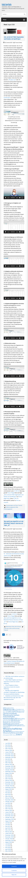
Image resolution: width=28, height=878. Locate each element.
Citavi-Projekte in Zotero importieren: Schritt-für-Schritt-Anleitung (12, 686)
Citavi (4, 707)
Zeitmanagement (8, 509)
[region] (14, 864)
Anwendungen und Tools (12, 505)
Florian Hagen (18, 42)
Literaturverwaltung (9, 713)
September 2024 (9, 771)
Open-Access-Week (7, 719)
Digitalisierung (8, 709)
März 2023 (8, 796)
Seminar (21, 724)
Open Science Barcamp (13, 722)
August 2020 (8, 842)
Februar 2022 (8, 810)
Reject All (14, 874)
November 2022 (9, 799)
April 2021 (8, 828)
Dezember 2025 (9, 754)
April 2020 (8, 849)
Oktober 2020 (9, 838)
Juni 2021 (7, 824)
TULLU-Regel (10, 492)
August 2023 (8, 789)
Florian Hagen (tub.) (13, 621)
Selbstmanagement (10, 507)
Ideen (4, 711)
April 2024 (8, 777)
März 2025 (8, 762)
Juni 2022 (7, 803)
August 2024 (8, 773)
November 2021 (9, 815)
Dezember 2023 (9, 782)
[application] (14, 193)
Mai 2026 (7, 745)
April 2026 (8, 746)
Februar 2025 (8, 764)
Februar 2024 (8, 780)
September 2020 (9, 840)
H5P (4, 710)
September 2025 (9, 757)
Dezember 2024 (9, 766)
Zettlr (11, 735)
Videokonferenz (6, 727)
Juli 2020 (7, 844)
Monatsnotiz (8, 715)
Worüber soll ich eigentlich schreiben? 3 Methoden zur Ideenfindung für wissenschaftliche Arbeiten (14, 692)
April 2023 (8, 794)
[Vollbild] (22, 197)
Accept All (14, 866)
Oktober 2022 (9, 801)
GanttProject (7, 97)
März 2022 (8, 808)
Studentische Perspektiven (15, 725)
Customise (14, 870)
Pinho (17, 500)
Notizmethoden (9, 717)
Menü (4, 19)
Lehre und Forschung (14, 628)
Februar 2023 (8, 798)
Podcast (6, 630)
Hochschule (8, 710)
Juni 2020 (7, 845)
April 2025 (8, 761)
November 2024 (9, 768)
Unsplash (6, 502)
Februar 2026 (8, 750)
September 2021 (9, 819)
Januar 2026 (8, 752)
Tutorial (20, 505)
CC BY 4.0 (16, 491)
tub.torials (6, 4)
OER (16, 718)
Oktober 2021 (9, 817)
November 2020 (9, 837)
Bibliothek (8, 626)
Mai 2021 (7, 826)
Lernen (22, 712)
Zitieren (14, 734)
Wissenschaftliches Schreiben (13, 733)
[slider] (13, 197)
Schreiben (12, 723)
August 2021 (8, 821)
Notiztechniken (8, 718)
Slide (17, 507)
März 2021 (8, 830)
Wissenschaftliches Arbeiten (12, 729)
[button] (14, 193)
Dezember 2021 (9, 814)
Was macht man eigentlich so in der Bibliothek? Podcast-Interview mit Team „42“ (13, 523)
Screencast (16, 723)
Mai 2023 (7, 792)
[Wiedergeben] (5, 197)
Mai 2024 (7, 775)
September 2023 (9, 787)
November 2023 (9, 784)
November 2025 (9, 755)
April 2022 (8, 807)
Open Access (14, 719)
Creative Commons (10, 707)
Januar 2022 (8, 812)
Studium (23, 725)
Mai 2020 (7, 847)
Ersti (15, 709)
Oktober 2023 (9, 785)
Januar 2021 (8, 833)
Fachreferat (19, 709)
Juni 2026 (7, 743)
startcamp (5, 725)
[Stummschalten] (20, 197)
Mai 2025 (7, 759)
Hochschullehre (14, 710)
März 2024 (8, 778)
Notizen (16, 715)
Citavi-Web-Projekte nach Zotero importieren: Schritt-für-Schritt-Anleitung (13, 681)
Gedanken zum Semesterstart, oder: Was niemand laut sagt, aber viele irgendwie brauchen (14, 697)
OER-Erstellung (21, 718)
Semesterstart (16, 724)
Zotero (19, 734)
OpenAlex (8, 721)
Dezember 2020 (9, 835)
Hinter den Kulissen (16, 626)
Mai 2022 (7, 805)
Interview (6, 628)
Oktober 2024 (9, 769)
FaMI (23, 709)
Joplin (6, 711)
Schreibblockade (6, 723)
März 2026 (8, 748)
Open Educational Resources (11, 721)
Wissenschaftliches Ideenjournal (18, 731)
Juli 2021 (7, 822)
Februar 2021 (8, 831)
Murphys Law (12, 79)
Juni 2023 (7, 791)
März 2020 (8, 851)
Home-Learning (21, 710)
